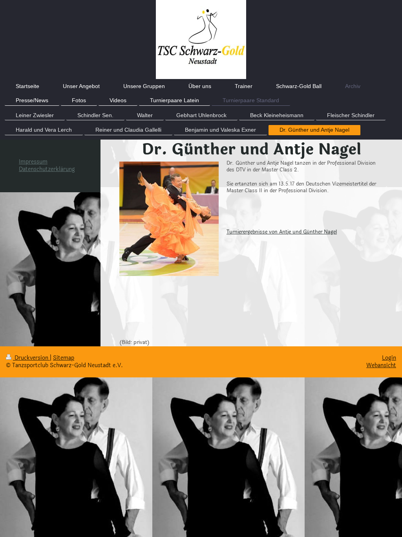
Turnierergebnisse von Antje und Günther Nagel (282, 232)
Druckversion (31, 358)
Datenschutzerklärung (47, 169)
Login (389, 358)
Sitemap (63, 358)
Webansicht (381, 365)
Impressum (33, 162)
